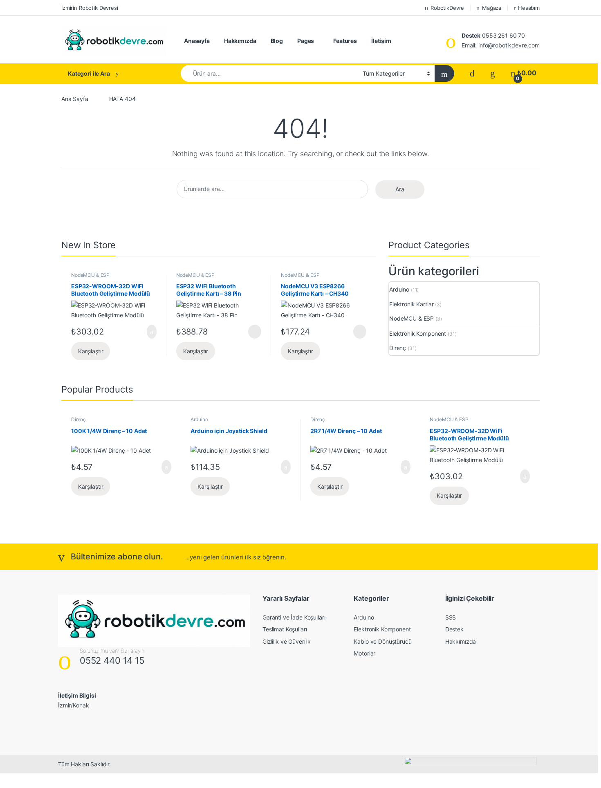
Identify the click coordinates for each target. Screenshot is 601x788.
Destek (454, 629)
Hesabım (529, 7)
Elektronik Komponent (417, 333)
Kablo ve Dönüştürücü (382, 641)
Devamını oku (249, 332)
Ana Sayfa (74, 98)
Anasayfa (197, 40)
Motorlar (364, 653)
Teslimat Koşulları (284, 629)
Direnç (397, 347)
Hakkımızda (240, 40)
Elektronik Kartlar (411, 304)
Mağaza (491, 7)
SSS (450, 617)
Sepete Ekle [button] (147, 332)
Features (345, 40)
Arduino (399, 289)
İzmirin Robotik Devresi (89, 7)
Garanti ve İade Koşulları (293, 617)
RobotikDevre (447, 7)
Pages (305, 40)
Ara (399, 189)
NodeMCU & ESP (90, 275)
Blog (277, 40)
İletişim (381, 40)
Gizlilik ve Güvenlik (286, 641)
